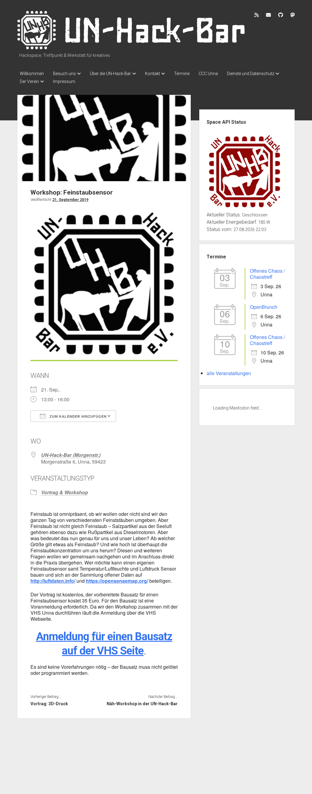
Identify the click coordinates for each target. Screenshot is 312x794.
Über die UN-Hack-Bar (110, 73)
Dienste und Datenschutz (250, 73)
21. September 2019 (70, 200)
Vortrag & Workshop (64, 492)
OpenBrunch (263, 306)
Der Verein (29, 81)
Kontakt (152, 73)
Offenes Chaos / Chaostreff (267, 273)
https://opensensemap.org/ (117, 580)
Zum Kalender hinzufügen (77, 416)
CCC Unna (208, 73)
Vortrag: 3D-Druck (49, 703)
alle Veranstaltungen (229, 373)
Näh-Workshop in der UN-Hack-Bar (142, 703)
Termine (182, 73)
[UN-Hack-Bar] (131, 47)
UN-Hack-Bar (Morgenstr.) (71, 454)
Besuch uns (64, 73)
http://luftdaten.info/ (52, 580)
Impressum (64, 81)
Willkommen (32, 73)
